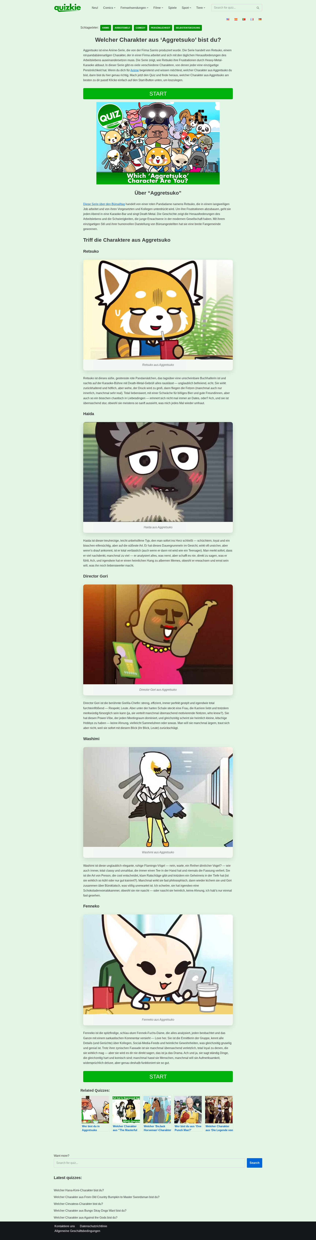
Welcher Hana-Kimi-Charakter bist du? (79, 1190)
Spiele (172, 7)
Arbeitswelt (122, 28)
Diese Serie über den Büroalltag (104, 204)
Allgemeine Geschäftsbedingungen (77, 1230)
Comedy (140, 28)
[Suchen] (258, 7)
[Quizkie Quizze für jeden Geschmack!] (67, 7)
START (158, 94)
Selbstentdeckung (188, 28)
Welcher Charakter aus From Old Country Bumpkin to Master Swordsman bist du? (106, 1197)
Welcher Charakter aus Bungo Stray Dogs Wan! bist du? (90, 1210)
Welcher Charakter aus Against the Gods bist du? (85, 1217)
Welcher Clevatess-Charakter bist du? (78, 1203)
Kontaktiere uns (64, 1226)
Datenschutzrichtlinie (93, 1226)
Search (254, 1162)
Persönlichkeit (160, 28)
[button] (114, 7)
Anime (105, 28)
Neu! (95, 7)
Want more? (61, 1155)
